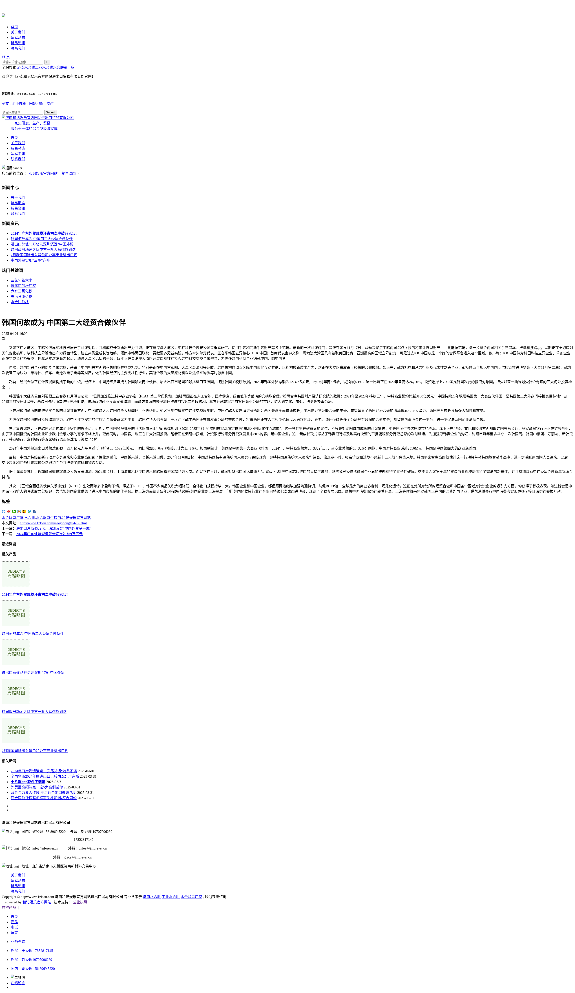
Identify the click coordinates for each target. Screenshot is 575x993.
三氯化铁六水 (21, 280)
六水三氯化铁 (21, 291)
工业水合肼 (44, 67)
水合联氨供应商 (48, 518)
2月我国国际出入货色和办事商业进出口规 (44, 255)
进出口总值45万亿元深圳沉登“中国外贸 (42, 244)
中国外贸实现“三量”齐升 (30, 260)
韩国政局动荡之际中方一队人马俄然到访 (43, 250)
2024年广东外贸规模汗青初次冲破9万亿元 (49, 534)
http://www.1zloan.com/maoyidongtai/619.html (53, 523)
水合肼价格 (20, 302)
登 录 (6, 57)
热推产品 (9, 907)
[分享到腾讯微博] (29, 511)
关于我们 (18, 32)
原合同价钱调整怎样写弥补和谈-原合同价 (44, 798)
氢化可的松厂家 (23, 286)
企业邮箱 (19, 104)
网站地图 (36, 104)
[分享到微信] (14, 511)
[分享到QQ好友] (19, 511)
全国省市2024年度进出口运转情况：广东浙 (45, 776)
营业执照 (80, 902)
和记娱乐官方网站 (43, 173)
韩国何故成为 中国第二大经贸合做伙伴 (42, 239)
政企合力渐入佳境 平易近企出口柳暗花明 (43, 792)
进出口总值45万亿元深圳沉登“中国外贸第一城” (53, 528)
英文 (5, 104)
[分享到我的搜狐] (24, 511)
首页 (14, 27)
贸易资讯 (18, 43)
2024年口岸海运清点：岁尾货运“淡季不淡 (44, 771)
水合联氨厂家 (64, 67)
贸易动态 (18, 38)
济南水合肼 (26, 67)
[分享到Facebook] (35, 511)
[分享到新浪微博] (9, 511)
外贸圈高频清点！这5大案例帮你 (37, 787)
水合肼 (29, 518)
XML (50, 104)
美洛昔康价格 (21, 296)
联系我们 (18, 48)
